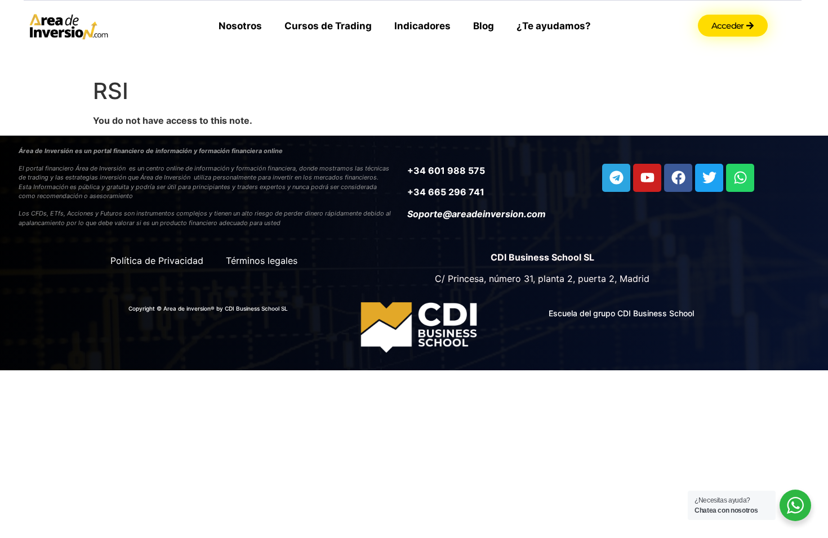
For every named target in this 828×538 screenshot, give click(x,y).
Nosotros (240, 26)
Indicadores (422, 26)
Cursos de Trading (328, 26)
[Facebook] (678, 178)
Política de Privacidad (156, 260)
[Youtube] (647, 178)
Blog (483, 26)
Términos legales (261, 260)
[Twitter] (709, 178)
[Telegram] (616, 178)
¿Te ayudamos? (554, 26)
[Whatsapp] (740, 178)
